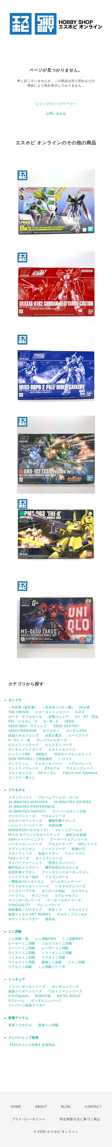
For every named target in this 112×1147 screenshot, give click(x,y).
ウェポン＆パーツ (48, 763)
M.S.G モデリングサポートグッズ (34, 835)
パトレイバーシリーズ (25, 825)
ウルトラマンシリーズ (65, 991)
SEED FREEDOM (22, 731)
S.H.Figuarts (18, 996)
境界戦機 (55, 825)
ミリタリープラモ (21, 891)
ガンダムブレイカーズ (25, 749)
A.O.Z (79, 712)
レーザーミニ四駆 (55, 948)
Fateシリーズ (18, 858)
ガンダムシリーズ (65, 986)
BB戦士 (42, 754)
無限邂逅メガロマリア (25, 909)
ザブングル (40, 895)
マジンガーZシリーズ (24, 900)
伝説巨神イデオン (21, 872)
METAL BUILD (68, 996)
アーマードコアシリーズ (69, 839)
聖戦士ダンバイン (62, 863)
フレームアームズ (68, 830)
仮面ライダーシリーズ (25, 991)
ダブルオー (51, 731)
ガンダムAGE (76, 731)
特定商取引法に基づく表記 (80, 1119)
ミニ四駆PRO (45, 939)
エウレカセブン (66, 895)
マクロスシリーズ (21, 816)
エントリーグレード (23, 768)
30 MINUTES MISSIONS (28, 802)
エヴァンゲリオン (21, 849)
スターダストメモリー (52, 712)
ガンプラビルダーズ (51, 740)
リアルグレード (80, 763)
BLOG (66, 1107)
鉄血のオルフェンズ (23, 735)
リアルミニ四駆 (20, 967)
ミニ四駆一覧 (18, 939)
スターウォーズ (20, 853)
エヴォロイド (78, 909)
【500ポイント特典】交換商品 (31, 1045)
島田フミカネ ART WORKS (29, 914)
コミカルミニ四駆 (21, 957)
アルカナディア (60, 844)
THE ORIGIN (18, 712)
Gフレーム (16, 1000)
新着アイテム (18, 1018)
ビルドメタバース (62, 749)
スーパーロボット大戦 (69, 811)
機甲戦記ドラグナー (23, 867)
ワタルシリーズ (53, 816)
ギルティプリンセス (72, 914)
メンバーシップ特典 (23, 1037)
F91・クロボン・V (22, 721)
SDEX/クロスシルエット (73, 754)
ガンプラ (15, 700)
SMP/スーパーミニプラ (26, 839)
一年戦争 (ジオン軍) (57, 707)
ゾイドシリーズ (53, 849)
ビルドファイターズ (23, 745)
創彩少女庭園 (76, 835)
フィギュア (16, 979)
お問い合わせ (56, 113)
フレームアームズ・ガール (58, 797)
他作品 (50, 919)
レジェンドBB (19, 754)
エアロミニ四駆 (53, 957)
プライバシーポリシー (29, 1119)
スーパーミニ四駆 (21, 948)
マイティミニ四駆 (21, 953)
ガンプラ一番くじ (21, 777)
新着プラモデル (20, 1025)
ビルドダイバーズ (58, 745)
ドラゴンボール (57, 877)
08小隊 (84, 707)
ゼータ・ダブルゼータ (25, 717)
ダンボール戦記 (53, 891)
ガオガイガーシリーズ (25, 821)
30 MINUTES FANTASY (27, 811)
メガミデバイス (20, 797)
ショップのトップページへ (56, 104)
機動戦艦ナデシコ (62, 821)
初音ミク (55, 909)
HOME (16, 1107)
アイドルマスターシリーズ (28, 886)
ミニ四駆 (15, 931)
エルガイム (80, 891)
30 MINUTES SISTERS (72, 802)
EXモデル (52, 768)
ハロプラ (65, 759)
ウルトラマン (75, 853)
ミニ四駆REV (72, 939)
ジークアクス (78, 735)
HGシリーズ (87, 844)
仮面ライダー (48, 853)
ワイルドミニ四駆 (21, 962)
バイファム (16, 895)
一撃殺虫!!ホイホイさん (26, 881)
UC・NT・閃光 (86, 717)
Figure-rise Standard (80, 773)
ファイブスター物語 (23, 877)
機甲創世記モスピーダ (62, 867)
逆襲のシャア (58, 717)
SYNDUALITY (19, 905)
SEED (69, 721)
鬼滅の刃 (78, 849)
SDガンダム (47, 773)
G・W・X (50, 721)
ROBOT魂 (43, 996)
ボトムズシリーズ (49, 858)
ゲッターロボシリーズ (64, 900)
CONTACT (93, 1107)
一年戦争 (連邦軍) (22, 707)
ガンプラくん (18, 763)
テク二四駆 (76, 962)
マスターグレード (79, 768)
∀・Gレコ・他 (19, 740)
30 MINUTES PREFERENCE (31, 807)
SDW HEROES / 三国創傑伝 (30, 759)
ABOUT (41, 1107)
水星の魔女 (53, 735)
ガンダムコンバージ (46, 1000)
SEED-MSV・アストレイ (27, 726)
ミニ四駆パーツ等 (51, 967)
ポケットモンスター (23, 919)
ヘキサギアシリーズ (70, 886)
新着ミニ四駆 (48, 1025)
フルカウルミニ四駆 (57, 943)
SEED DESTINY (66, 726)
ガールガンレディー (66, 881)
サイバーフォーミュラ (25, 863)
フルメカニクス (20, 773)
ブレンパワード (49, 905)
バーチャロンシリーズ (25, 844)
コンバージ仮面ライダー (27, 1005)
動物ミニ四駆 (52, 962)
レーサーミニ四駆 (21, 943)
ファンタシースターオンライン (65, 872)
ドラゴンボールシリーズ (27, 986)
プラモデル (16, 790)
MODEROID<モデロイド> (28, 830)
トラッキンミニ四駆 (57, 953)
